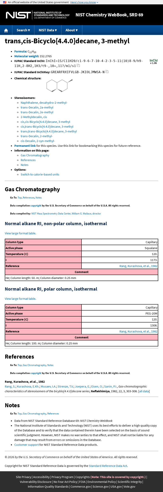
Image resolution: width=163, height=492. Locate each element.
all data (144, 391)
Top (20, 197)
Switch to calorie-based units (40, 174)
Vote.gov (129, 486)
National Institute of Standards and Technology (38, 14)
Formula (20, 51)
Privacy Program (62, 477)
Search (22, 30)
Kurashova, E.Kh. (28, 386)
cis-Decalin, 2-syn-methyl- (38, 141)
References (28, 160)
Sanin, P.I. (110, 386)
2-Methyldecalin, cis (34, 117)
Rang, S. (10, 386)
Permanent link (25, 146)
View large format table (20, 233)
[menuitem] (6, 30)
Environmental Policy (101, 482)
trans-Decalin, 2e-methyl (37, 112)
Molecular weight (26, 56)
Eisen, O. (97, 386)
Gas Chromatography (35, 155)
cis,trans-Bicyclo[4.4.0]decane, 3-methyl (47, 126)
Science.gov (101, 486)
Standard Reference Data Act (108, 466)
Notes (24, 165)
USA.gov (116, 486)
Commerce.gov (81, 486)
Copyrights (82, 477)
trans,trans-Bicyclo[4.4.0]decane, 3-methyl (49, 131)
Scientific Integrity (130, 482)
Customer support (26, 445)
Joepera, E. (82, 386)
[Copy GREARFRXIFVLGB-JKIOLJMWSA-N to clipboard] (107, 73)
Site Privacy (23, 477)
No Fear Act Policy (65, 482)
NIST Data (46, 30)
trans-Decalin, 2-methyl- (37, 136)
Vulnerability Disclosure (35, 482)
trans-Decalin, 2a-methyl (37, 107)
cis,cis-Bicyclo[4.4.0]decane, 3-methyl (45, 122)
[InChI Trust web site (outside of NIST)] (153, 64)
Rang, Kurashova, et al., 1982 (138, 266)
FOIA (82, 482)
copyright (35, 205)
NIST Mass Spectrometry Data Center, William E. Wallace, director (66, 213)
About (70, 30)
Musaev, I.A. (48, 386)
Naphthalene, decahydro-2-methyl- (44, 103)
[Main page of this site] (6, 30)
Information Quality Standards (48, 486)
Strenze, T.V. (66, 386)
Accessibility (41, 477)
